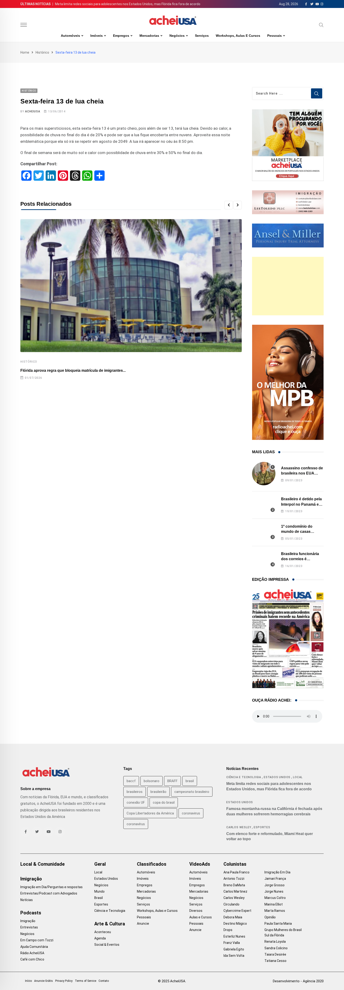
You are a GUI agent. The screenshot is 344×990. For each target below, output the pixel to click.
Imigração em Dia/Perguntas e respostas (51, 887)
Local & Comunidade (42, 864)
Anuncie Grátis (43, 981)
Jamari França (275, 878)
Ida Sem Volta (233, 955)
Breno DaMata (234, 885)
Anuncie (143, 923)
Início (28, 981)
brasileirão (158, 792)
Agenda (100, 938)
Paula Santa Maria (278, 923)
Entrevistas (29, 927)
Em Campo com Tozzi (36, 940)
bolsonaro (151, 781)
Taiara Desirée (275, 954)
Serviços (202, 35)
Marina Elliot (273, 904)
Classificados (151, 864)
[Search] (321, 25)
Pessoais (274, 35)
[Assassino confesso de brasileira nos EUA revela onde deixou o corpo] (263, 473)
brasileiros (135, 792)
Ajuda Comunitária (34, 947)
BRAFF (172, 781)
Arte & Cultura (109, 924)
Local (298, 777)
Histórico (42, 52)
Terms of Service (85, 981)
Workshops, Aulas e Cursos (238, 35)
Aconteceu (102, 932)
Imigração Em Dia (277, 872)
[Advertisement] (288, 286)
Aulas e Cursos (200, 917)
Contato (104, 981)
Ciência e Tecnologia (243, 777)
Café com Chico (32, 959)
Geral (100, 864)
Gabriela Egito (233, 949)
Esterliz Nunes (234, 936)
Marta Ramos (274, 911)
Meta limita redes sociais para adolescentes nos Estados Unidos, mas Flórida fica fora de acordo (127, 4)
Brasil (98, 898)
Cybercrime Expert (237, 911)
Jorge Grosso (274, 885)
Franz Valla (231, 943)
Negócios (177, 35)
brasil (190, 781)
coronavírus (136, 824)
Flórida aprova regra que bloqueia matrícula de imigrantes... (73, 370)
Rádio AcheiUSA (32, 953)
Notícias (26, 900)
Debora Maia (232, 917)
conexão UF (136, 802)
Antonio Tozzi (233, 878)
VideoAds (199, 864)
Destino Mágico (235, 923)
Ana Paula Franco (236, 872)
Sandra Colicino (276, 948)
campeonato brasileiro (191, 792)
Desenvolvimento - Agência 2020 (298, 981)
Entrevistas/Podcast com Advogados (48, 893)
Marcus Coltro (275, 898)
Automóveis (70, 35)
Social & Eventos (106, 944)
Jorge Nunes (273, 891)
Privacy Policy (64, 981)
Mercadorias (149, 35)
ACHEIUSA (32, 111)
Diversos (195, 911)
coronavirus (191, 813)
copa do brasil (164, 802)
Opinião (270, 917)
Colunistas (234, 864)
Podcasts (30, 913)
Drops (227, 930)
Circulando (231, 904)
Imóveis (96, 35)
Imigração (31, 879)
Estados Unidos (277, 777)
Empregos (121, 35)
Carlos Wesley (238, 827)
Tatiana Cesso (275, 961)
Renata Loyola (275, 941)
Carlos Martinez (235, 891)
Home (24, 52)
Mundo (99, 891)
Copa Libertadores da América (150, 813)
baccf (131, 781)
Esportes (262, 827)
